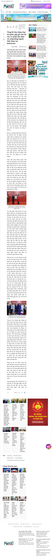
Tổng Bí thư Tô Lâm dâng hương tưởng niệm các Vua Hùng (6, 438)
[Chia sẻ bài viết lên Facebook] (4, 37)
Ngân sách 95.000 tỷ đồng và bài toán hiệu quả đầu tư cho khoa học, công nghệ (14, 509)
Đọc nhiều (33, 25)
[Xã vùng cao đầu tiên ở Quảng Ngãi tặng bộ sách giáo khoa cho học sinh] (32, 47)
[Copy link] (4, 34)
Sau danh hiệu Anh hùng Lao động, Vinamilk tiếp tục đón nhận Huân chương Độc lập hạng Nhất (6, 482)
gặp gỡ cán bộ (10, 457)
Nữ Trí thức (8, 12)
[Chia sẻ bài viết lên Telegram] (4, 39)
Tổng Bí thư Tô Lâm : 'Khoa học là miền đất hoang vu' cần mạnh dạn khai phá (22, 412)
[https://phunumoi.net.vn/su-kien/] (4, 45)
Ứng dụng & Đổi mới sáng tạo (20, 12)
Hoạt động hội (17, 27)
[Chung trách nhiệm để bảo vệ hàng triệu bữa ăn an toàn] (22, 498)
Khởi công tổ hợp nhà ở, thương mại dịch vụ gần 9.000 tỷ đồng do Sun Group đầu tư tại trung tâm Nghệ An (14, 483)
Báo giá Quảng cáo (28, 526)
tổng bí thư (9, 455)
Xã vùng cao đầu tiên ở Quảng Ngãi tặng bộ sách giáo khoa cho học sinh (41, 48)
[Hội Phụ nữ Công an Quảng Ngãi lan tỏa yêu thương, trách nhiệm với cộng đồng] (22, 470)
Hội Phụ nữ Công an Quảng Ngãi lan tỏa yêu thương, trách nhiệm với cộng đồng (22, 481)
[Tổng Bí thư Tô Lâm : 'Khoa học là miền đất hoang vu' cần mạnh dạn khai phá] (22, 401)
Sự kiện (2, 12)
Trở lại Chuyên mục (8, 392)
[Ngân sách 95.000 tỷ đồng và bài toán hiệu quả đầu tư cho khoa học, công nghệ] (14, 498)
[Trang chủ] (1, 10)
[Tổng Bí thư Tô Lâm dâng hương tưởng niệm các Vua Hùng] (7, 429)
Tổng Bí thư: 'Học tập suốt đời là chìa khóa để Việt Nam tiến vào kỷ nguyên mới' (14, 412)
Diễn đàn (14, 27)
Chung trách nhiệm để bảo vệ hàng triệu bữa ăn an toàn (22, 508)
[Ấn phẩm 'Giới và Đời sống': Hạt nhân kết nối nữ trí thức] (32, 29)
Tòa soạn (37, 526)
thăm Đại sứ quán (17, 455)
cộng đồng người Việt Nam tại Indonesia (15, 460)
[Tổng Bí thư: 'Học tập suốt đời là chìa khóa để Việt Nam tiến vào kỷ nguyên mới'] (14, 401)
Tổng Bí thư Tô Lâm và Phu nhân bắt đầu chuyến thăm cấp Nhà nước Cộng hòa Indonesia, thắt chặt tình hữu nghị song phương (7, 414)
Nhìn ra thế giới (32, 12)
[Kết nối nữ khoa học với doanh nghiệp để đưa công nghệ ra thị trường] (32, 55)
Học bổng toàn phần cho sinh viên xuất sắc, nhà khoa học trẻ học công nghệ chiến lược (6, 510)
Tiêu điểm (11, 27)
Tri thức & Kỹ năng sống (43, 12)
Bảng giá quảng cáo (36, 1)
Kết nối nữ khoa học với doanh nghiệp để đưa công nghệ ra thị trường (42, 55)
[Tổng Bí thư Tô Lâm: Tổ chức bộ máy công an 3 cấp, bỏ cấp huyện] (14, 429)
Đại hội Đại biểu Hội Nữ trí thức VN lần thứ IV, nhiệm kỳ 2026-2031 (22, 27)
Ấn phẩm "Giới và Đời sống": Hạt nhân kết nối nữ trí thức (42, 29)
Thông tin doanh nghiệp (17, 526)
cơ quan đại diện (18, 457)
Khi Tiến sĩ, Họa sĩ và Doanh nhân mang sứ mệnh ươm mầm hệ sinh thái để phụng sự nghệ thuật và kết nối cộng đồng (41, 38)
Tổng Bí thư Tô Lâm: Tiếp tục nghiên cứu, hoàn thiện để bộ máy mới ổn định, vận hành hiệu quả (22, 442)
